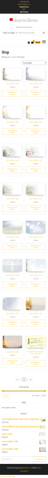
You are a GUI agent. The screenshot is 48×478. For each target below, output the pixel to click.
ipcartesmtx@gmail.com (24, 4)
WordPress (27, 467)
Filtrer (6, 395)
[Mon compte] (29, 42)
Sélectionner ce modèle (12, 93)
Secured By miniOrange (7, 476)
